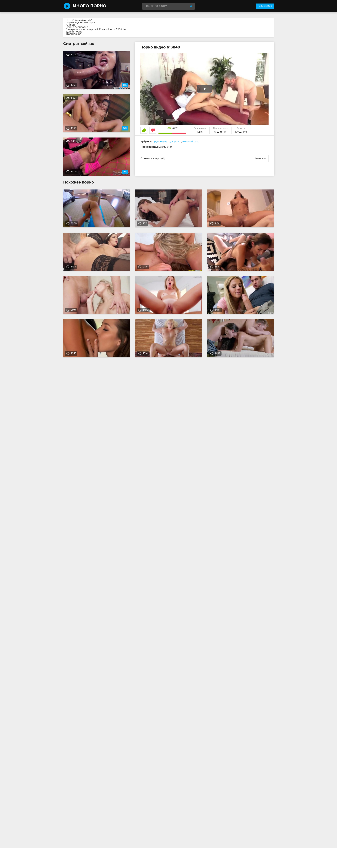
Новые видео (265, 6)
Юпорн (70, 25)
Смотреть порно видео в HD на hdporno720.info (96, 29)
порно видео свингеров (80, 23)
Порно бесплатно (77, 27)
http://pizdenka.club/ (79, 20)
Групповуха (160, 142)
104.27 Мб (241, 132)
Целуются (175, 142)
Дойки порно (74, 32)
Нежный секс (190, 142)
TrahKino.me (73, 34)
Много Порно (89, 6)
